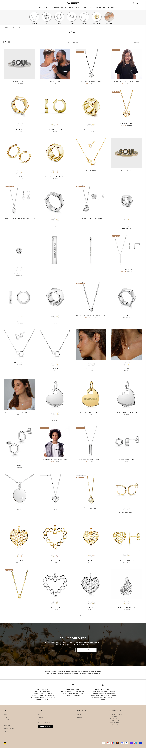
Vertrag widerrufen (45, 726)
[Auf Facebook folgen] (5, 737)
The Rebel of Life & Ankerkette (90, 459)
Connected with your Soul (55, 176)
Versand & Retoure (9, 728)
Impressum (41, 717)
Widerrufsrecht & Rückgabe (45, 723)
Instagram (79, 717)
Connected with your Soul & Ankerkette (91, 315)
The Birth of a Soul (127, 224)
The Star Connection (55, 224)
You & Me (55, 368)
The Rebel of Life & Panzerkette (55, 459)
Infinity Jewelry (43, 7)
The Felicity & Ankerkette (126, 123)
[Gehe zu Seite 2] (80, 616)
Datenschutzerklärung (94, 673)
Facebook (79, 714)
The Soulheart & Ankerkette (90, 412)
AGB (39, 714)
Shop (13, 27)
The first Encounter (126, 560)
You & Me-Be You (19, 362)
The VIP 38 (19, 176)
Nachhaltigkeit (7, 725)
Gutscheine (88, 7)
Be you (19, 465)
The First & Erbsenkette (55, 507)
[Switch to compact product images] (9, 42)
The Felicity (19, 560)
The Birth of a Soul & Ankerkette (126, 81)
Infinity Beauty (75, 7)
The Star (126, 368)
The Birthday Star (91, 129)
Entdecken (112, 7)
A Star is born (19, 273)
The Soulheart (55, 418)
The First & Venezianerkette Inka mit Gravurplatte (91, 507)
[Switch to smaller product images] (6, 42)
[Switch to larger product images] (3, 42)
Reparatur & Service (9, 731)
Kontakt (6, 717)
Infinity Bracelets (59, 7)
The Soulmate (55, 81)
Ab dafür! (87, 650)
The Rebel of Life (55, 268)
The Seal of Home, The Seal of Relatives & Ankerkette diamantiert (19, 219)
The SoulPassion (19, 81)
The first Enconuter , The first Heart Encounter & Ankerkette (91, 219)
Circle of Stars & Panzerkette (19, 507)
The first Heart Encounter (127, 607)
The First (91, 560)
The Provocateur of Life (91, 268)
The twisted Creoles (126, 513)
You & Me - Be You (91, 171)
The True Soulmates (126, 459)
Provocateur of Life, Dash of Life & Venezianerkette (127, 268)
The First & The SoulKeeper (91, 81)
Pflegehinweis (7, 723)
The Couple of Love (55, 129)
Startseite (7, 27)
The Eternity (19, 129)
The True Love (55, 560)
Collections (100, 7)
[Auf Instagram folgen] (9, 737)
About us (6, 714)
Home (31, 7)
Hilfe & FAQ (7, 720)
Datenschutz (41, 720)
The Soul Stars (90, 368)
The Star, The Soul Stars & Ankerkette (19, 412)
